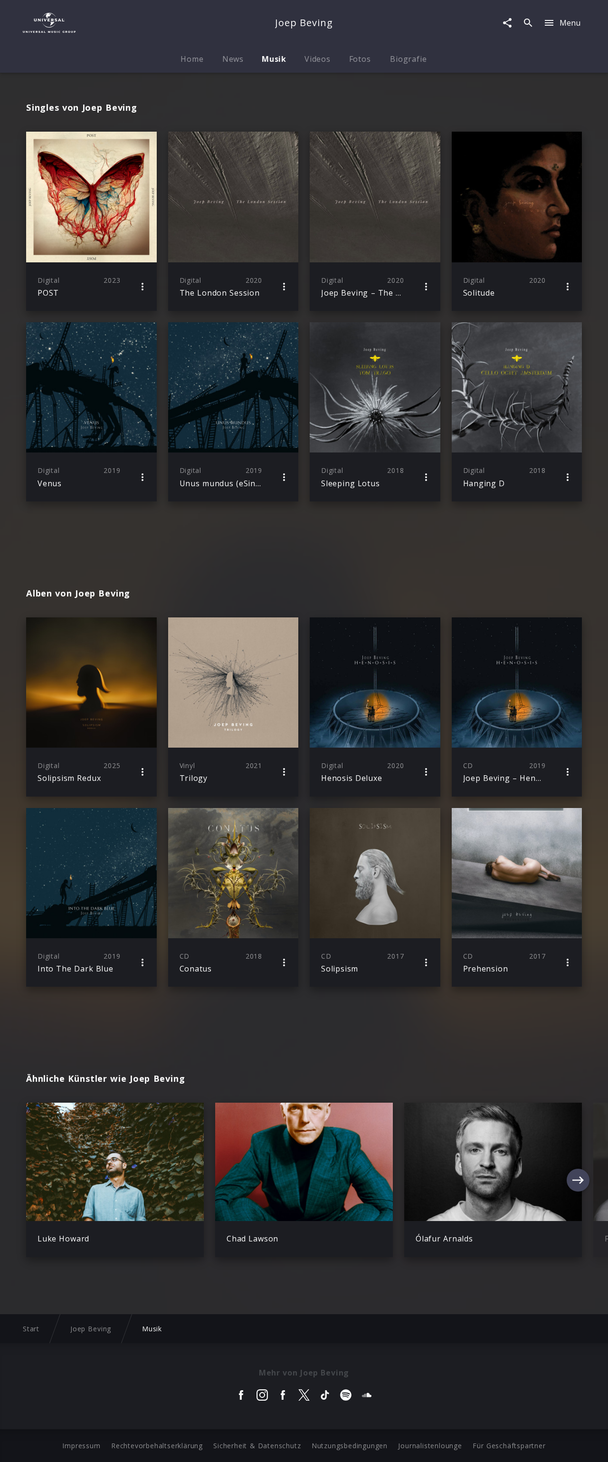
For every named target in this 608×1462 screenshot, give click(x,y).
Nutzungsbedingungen (350, 1445)
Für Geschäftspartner (509, 1445)
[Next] (578, 1180)
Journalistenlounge (430, 1445)
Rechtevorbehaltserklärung (157, 1445)
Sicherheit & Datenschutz (257, 1445)
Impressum (81, 1445)
